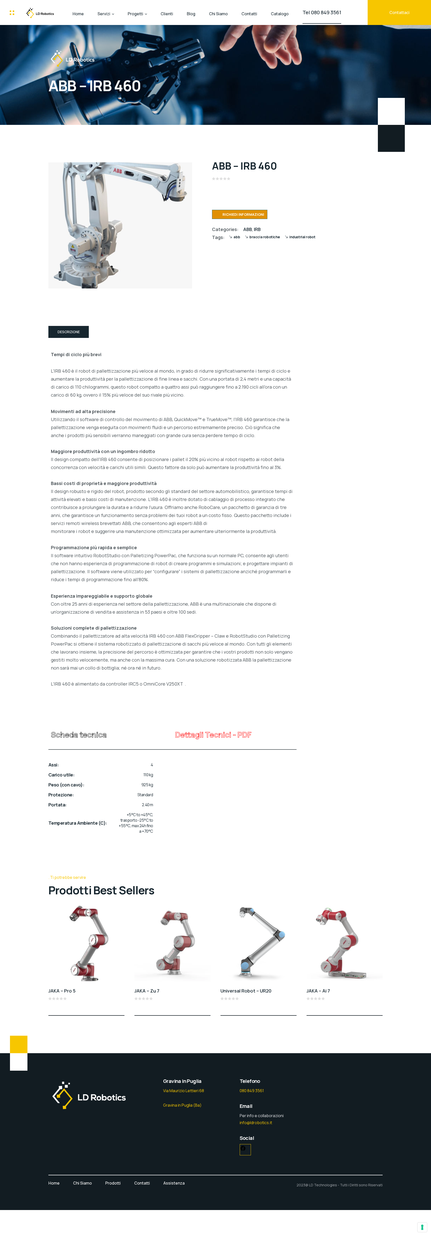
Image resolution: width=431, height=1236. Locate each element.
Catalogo (280, 13)
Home (78, 13)
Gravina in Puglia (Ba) (182, 1105)
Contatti (249, 13)
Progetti (135, 13)
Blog (191, 13)
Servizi (104, 13)
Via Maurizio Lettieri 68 (183, 1090)
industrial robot (302, 237)
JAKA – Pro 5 (62, 991)
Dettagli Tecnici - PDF (213, 735)
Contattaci (399, 12)
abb (236, 237)
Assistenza (174, 1183)
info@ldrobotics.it (256, 1122)
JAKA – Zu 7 (146, 991)
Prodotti (113, 1183)
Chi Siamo (218, 13)
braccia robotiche (264, 237)
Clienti (167, 13)
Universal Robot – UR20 (245, 991)
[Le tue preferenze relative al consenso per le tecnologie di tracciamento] (422, 1227)
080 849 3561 (252, 1090)
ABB (247, 229)
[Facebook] (243, 1150)
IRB (257, 229)
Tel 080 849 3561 (322, 12)
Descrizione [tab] (69, 331)
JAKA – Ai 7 (318, 991)
